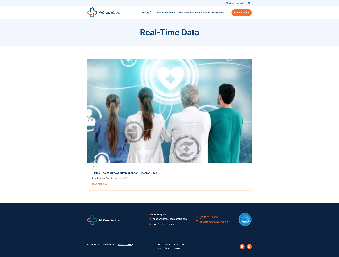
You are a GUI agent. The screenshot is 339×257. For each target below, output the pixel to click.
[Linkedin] (249, 246)
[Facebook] (242, 246)
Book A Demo (241, 12)
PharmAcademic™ (166, 12)
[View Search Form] (249, 2)
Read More (99, 184)
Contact (240, 3)
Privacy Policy (125, 244)
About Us (230, 3)
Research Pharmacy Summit (194, 12)
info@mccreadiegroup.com (215, 221)
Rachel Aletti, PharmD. (103, 178)
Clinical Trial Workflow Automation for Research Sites (124, 173)
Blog (96, 167)
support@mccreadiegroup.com (170, 218)
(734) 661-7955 (209, 217)
